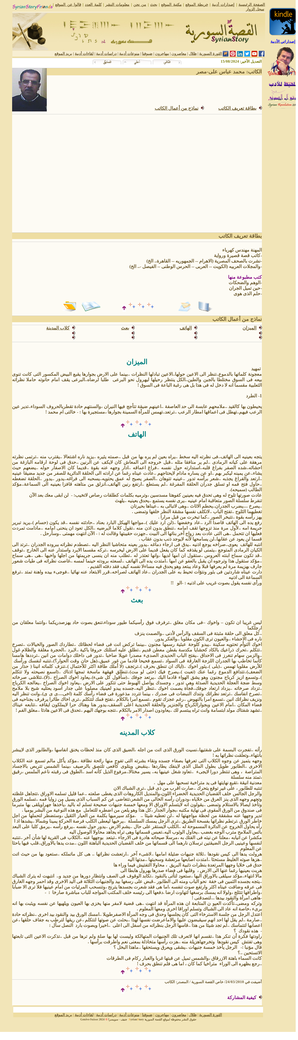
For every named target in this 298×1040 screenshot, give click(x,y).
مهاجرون (162, 53)
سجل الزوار (255, 9)
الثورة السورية (210, 53)
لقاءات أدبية (84, 53)
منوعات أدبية (129, 53)
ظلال (193, 53)
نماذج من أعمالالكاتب (176, 108)
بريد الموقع (63, 53)
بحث (153, 4)
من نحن (139, 4)
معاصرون (179, 53)
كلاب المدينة (58, 327)
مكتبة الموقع (171, 4)
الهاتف (186, 327)
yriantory (136, 1019)
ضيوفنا (147, 53)
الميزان (249, 327)
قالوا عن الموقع (68, 4)
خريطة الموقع (196, 4)
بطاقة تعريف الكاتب (237, 108)
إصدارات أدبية (223, 4)
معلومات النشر (117, 4)
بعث (125, 327)
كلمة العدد (93, 4)
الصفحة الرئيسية (252, 4)
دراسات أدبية (106, 53)
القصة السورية (153, 1019)
